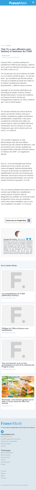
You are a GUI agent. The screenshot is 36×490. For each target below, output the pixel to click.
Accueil (2, 45)
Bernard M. (7, 55)
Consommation (5, 457)
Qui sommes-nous (6, 436)
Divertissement (5, 462)
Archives (3, 446)
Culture (3, 459)
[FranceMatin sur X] (2, 431)
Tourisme (4, 478)
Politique (8, 45)
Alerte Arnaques (5, 455)
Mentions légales (6, 443)
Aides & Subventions (7, 453)
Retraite (3, 473)
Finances (3, 471)
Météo (3, 475)
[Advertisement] (18, 26)
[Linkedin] (30, 239)
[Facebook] (27, 239)
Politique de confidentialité (9, 441)
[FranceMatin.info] (18, 2)
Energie (3, 464)
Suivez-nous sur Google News (16, 220)
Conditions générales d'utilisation (11, 439)
